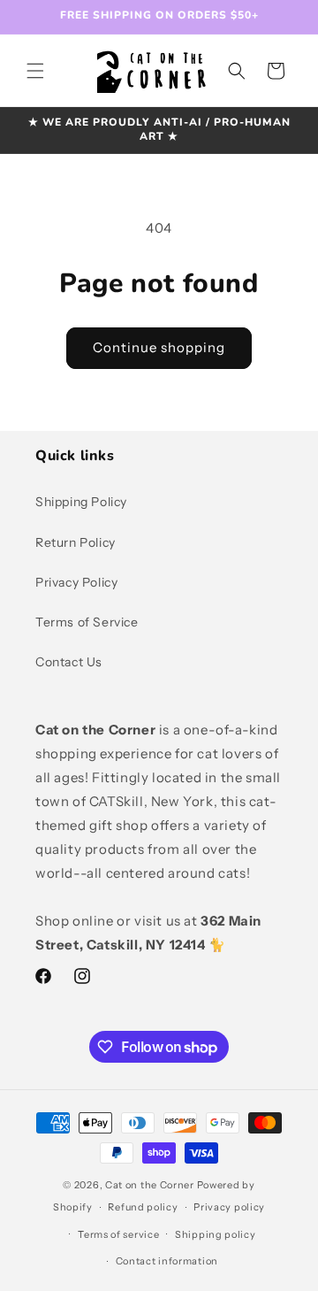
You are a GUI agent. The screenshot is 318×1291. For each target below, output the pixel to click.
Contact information (167, 1261)
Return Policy (75, 542)
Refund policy (143, 1207)
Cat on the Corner (149, 1185)
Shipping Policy (81, 502)
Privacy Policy (76, 582)
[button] (35, 70)
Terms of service (118, 1234)
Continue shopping (159, 347)
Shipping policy (215, 1234)
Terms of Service (87, 622)
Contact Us (68, 662)
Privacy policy (229, 1207)
